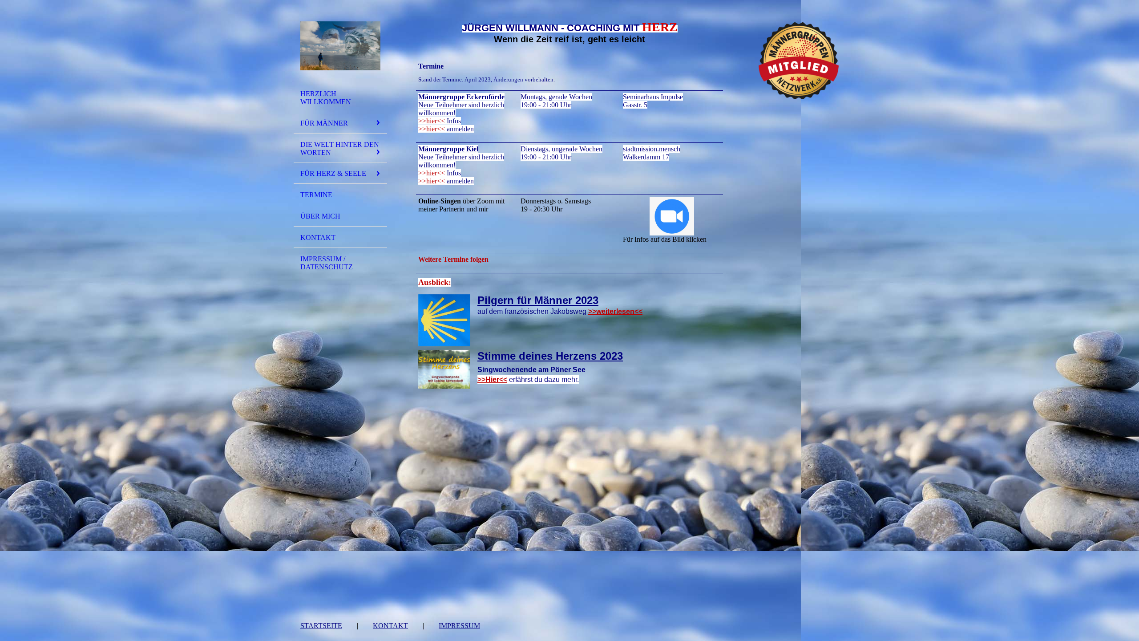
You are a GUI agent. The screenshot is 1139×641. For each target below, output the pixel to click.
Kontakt (317, 237)
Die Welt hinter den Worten (339, 148)
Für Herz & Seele (333, 173)
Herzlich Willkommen (325, 97)
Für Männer (324, 123)
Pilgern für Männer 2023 (537, 300)
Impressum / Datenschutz (326, 263)
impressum (459, 625)
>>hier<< (431, 121)
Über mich (320, 216)
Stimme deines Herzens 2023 (550, 356)
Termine (316, 195)
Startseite (321, 625)
